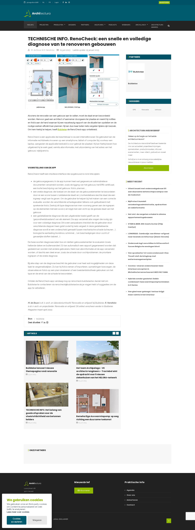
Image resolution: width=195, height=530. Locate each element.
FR (50, 2)
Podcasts (113, 25)
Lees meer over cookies (18, 512)
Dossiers (72, 25)
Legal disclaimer (60, 519)
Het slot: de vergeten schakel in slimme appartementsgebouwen (147, 216)
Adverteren (164, 2)
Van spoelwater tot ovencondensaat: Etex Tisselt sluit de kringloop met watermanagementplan (148, 256)
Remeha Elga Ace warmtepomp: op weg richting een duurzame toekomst (97, 418)
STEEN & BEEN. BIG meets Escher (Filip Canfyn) (145, 225)
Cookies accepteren (16, 520)
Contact (131, 505)
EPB (134, 110)
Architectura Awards (157, 26)
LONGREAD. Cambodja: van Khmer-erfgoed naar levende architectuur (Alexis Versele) (148, 235)
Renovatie (145, 110)
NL (43, 2)
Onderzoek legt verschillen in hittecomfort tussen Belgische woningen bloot (148, 245)
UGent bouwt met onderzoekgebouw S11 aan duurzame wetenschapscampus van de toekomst (148, 191)
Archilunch (141, 25)
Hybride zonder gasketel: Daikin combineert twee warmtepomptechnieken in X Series (148, 281)
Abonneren (148, 168)
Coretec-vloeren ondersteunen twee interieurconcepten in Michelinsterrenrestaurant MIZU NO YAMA (148, 269)
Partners (85, 25)
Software (158, 110)
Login (57, 2)
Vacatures (98, 25)
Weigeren (37, 520)
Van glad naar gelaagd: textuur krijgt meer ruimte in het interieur (146, 293)
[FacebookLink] (64, 2)
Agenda (130, 490)
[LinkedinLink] (66, 2)
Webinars (126, 25)
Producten (58, 25)
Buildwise (62, 129)
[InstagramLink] (69, 2)
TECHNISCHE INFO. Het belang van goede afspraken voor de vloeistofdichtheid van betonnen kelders (44, 415)
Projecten (44, 25)
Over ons (131, 495)
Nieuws (30, 25)
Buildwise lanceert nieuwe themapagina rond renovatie (41, 370)
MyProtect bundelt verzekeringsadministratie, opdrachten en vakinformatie (147, 204)
